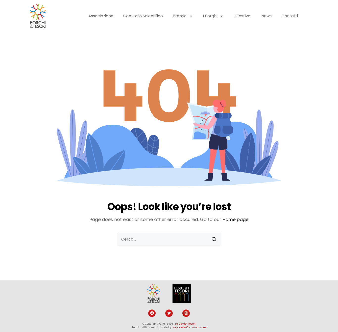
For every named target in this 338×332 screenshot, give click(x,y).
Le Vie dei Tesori (185, 324)
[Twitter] (169, 313)
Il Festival (242, 16)
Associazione (100, 16)
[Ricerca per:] (169, 239)
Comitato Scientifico (143, 16)
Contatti (290, 16)
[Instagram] (186, 313)
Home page (235, 219)
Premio (180, 16)
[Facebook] (152, 313)
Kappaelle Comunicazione (189, 327)
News (266, 16)
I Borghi (210, 16)
